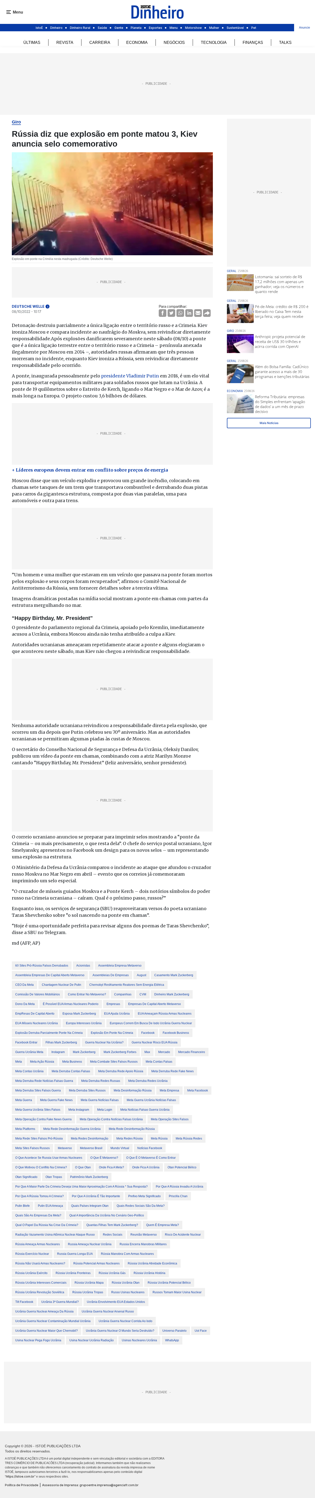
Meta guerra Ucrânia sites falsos (37, 1109)
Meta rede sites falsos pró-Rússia (39, 1138)
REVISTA (64, 42)
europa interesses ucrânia (84, 1023)
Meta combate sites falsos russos (114, 1061)
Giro (16, 121)
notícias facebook (149, 1148)
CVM (143, 994)
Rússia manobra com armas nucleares (127, 1254)
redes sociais (112, 1234)
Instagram (58, 1052)
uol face (201, 1330)
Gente (118, 28)
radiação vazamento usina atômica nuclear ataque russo (55, 1234)
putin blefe (22, 1206)
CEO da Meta (24, 985)
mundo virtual (119, 1148)
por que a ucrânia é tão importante (96, 1196)
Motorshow (193, 28)
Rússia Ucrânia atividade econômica (152, 1263)
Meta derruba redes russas (100, 1081)
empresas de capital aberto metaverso (154, 1004)
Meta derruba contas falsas (71, 1071)
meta (18, 1061)
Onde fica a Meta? (111, 1167)
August (141, 975)
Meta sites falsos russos (32, 1148)
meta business (72, 1061)
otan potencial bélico (182, 1167)
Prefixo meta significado (144, 1196)
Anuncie (304, 27)
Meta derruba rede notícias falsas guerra (44, 1081)
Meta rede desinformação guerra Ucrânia (72, 1129)
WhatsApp (172, 1340)
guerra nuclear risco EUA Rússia (154, 1042)
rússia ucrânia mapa (89, 1282)
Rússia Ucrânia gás (112, 1273)
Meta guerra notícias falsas (100, 1100)
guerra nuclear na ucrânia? (104, 1042)
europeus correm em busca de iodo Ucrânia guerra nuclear (151, 1023)
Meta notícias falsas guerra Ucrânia (145, 1109)
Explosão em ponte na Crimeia (112, 1033)
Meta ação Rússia (42, 1061)
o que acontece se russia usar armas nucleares (48, 1157)
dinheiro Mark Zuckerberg (171, 994)
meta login (104, 1109)
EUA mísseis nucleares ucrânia (36, 1023)
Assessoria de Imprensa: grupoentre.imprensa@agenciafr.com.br (90, 1485)
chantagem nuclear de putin (61, 985)
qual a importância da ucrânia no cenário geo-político (106, 1215)
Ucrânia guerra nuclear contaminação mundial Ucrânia (53, 1321)
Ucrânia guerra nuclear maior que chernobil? (46, 1330)
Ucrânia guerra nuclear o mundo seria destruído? (120, 1330)
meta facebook (197, 1090)
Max (147, 1052)
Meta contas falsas (159, 1061)
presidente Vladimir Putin (130, 376)
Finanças (253, 42)
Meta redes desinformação (89, 1138)
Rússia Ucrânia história (149, 1273)
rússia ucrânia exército (31, 1273)
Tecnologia (214, 42)
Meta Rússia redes (189, 1138)
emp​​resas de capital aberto (34, 1013)
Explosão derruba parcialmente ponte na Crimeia (49, 1033)
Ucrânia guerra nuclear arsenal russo (108, 1311)
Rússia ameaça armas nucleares (37, 1244)
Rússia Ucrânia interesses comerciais (40, 1282)
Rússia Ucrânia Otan (126, 1282)
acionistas (83, 965)
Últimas (31, 42)
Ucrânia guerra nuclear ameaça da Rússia (44, 1311)
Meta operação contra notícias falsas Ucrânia (111, 1119)
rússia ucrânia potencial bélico (169, 1282)
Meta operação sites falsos (170, 1119)
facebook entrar (26, 1042)
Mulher (214, 28)
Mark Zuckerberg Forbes (120, 1052)
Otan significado (26, 1177)
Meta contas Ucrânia (29, 1071)
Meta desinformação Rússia (133, 1090)
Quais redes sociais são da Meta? (141, 1206)
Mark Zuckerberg (84, 1052)
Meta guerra (23, 1100)
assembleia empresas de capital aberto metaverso (49, 975)
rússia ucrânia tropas (87, 1292)
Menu (174, 28)
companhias (122, 994)
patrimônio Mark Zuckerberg (89, 1177)
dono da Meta (25, 1004)
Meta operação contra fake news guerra (43, 1119)
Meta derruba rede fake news (172, 1071)
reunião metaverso (143, 1234)
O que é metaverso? (104, 1157)
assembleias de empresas (111, 975)
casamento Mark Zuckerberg (173, 975)
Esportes (155, 28)
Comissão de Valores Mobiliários (37, 994)
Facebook (148, 1033)
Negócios (174, 42)
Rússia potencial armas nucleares (96, 1263)
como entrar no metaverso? (87, 994)
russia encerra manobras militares (143, 1244)
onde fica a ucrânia (145, 1167)
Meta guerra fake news (56, 1100)
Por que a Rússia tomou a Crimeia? (39, 1196)
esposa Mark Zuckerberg (79, 1013)
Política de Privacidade (21, 1485)
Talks (285, 42)
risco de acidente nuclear (183, 1234)
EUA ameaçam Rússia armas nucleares (164, 1013)
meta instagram (78, 1109)
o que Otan (83, 1167)
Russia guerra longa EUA (75, 1254)
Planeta (136, 28)
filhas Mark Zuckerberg (61, 1042)
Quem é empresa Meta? (162, 1225)
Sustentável (235, 28)
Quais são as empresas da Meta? (38, 1215)
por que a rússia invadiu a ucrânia (179, 1186)
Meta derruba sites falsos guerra (38, 1090)
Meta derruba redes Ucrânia (148, 1081)
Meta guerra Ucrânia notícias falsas (151, 1100)
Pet (253, 28)
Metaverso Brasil (91, 1148)
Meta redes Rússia (129, 1138)
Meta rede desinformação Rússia (132, 1129)
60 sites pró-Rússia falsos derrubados (41, 965)
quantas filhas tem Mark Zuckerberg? (112, 1225)
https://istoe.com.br (20, 1476)
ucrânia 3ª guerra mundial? (60, 1302)
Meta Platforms (25, 1129)
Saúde (102, 28)
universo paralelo (174, 1330)
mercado (164, 1052)
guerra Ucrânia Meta (29, 1052)
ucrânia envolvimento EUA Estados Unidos (116, 1302)
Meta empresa (169, 1090)
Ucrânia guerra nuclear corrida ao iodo (125, 1321)
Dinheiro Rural (80, 28)
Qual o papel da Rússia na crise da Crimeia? (46, 1225)
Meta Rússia (159, 1138)
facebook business (176, 1033)
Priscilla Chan (178, 1196)
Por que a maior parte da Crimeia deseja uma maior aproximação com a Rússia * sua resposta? (81, 1186)
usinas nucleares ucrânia (139, 1340)
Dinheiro (56, 28)
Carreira (99, 42)
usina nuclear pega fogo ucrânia (38, 1340)
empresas (113, 1004)
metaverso (65, 1148)
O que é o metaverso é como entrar (151, 1157)
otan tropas (54, 1177)
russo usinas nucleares (127, 1292)
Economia (137, 42)
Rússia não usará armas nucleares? (40, 1263)
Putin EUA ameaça (50, 1206)
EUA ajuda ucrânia (117, 1013)
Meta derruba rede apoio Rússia (120, 1071)
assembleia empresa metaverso (120, 965)
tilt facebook (24, 1302)
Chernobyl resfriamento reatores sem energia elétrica (126, 985)
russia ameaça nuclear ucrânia (89, 1244)
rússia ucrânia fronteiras (73, 1273)
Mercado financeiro (191, 1052)
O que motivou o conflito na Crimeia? (41, 1167)
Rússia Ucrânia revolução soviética (39, 1292)
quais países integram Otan (90, 1206)
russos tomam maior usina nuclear (177, 1292)
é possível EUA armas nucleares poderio (70, 1004)
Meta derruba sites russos (87, 1090)
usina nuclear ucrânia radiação (91, 1340)
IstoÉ (39, 28)
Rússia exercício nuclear (32, 1254)
